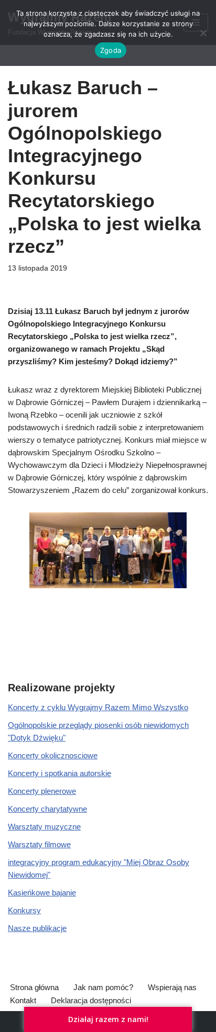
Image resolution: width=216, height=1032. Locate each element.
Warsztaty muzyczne (44, 826)
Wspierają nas (172, 987)
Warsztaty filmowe (39, 844)
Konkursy (24, 910)
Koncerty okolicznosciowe (53, 755)
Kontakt (23, 1000)
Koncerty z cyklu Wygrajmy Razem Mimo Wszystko (98, 707)
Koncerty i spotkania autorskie (59, 773)
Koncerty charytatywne (47, 808)
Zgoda (110, 50)
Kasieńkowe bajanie (42, 892)
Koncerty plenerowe (42, 791)
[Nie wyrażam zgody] (203, 33)
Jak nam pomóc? (103, 987)
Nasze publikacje (37, 928)
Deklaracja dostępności (91, 1000)
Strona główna (34, 987)
